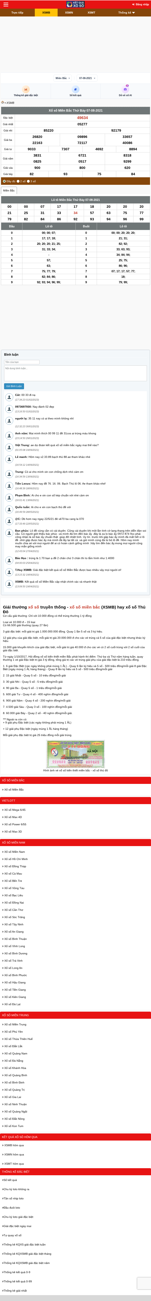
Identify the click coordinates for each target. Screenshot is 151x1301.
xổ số (33, 607)
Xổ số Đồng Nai (14, 902)
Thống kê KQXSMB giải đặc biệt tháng (27, 1253)
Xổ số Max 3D (13, 831)
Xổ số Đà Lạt (12, 1004)
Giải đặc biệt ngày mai (17, 1226)
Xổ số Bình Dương (15, 953)
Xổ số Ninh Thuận (15, 1104)
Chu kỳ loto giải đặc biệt (18, 1216)
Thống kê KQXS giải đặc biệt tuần (25, 1244)
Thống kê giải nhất (15, 1290)
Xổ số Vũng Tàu (14, 888)
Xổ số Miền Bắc (13, 780)
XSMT (91, 12)
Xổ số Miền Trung (15, 1015)
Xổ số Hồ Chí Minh (16, 859)
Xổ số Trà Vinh (13, 960)
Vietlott (8, 800)
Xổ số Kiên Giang (15, 997)
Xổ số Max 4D (13, 817)
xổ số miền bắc (85, 607)
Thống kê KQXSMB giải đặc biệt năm (27, 1263)
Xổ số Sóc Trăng (14, 917)
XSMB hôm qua (14, 1145)
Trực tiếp (17, 12)
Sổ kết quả (10, 1180)
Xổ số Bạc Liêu (13, 895)
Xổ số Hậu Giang (15, 982)
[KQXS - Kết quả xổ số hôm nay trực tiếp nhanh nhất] (75, 4)
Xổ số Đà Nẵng (13, 1060)
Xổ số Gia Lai (12, 1097)
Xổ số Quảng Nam (15, 1053)
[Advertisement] (75, 43)
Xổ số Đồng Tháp (15, 866)
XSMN (69, 12)
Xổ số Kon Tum (13, 1126)
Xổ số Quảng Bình (15, 1075)
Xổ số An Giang (14, 931)
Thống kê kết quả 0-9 (17, 1272)
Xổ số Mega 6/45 (15, 809)
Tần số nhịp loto (14, 1198)
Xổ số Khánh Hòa (15, 1068)
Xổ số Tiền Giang (15, 989)
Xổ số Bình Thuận (15, 938)
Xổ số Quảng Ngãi (15, 1111)
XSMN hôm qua (14, 1154)
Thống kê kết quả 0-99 (18, 1281)
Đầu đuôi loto (12, 1207)
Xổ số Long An (13, 967)
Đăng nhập (142, 4)
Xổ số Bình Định (14, 1082)
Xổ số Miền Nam (13, 842)
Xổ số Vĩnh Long (14, 946)
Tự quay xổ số (12, 1235)
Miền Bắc (61, 78)
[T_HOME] (2, 102)
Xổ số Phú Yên (13, 1031)
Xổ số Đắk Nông (14, 1118)
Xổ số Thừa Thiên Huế (18, 1038)
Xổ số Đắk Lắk (13, 1046)
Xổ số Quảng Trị (14, 1089)
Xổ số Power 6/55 (15, 824)
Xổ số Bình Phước (15, 975)
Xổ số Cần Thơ (13, 909)
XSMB (46, 12)
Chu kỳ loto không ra (16, 1189)
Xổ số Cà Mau (13, 873)
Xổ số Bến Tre (13, 880)
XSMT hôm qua (14, 1163)
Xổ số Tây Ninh (13, 924)
